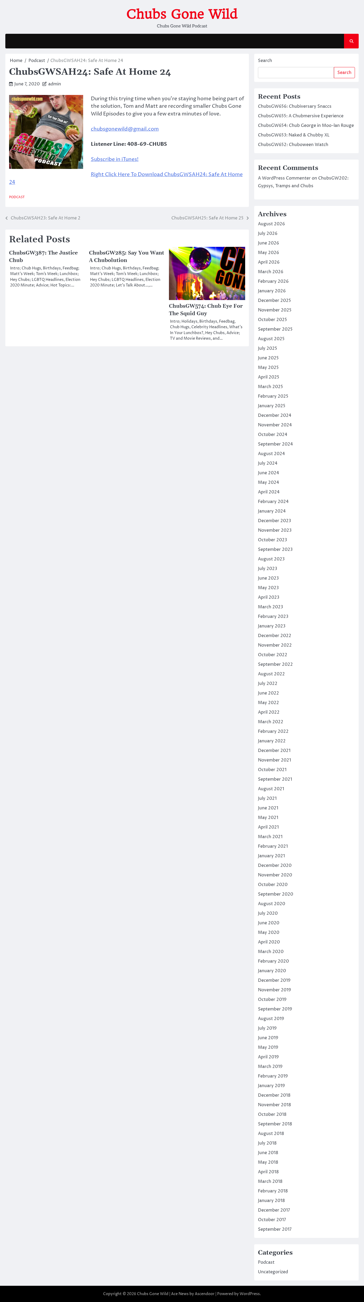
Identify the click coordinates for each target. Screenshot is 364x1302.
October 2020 (273, 885)
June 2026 (268, 243)
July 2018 (267, 1143)
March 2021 (270, 837)
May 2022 (268, 703)
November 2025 (275, 310)
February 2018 (273, 1191)
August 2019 (271, 1019)
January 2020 (272, 971)
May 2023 (268, 588)
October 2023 (272, 540)
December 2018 (274, 1095)
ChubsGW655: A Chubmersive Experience (300, 116)
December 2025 (274, 300)
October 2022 (272, 655)
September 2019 (275, 1009)
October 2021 (272, 770)
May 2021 (268, 818)
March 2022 (270, 722)
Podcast (17, 197)
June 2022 (268, 693)
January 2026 (272, 291)
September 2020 (275, 894)
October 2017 (272, 1220)
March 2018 (270, 1181)
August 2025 (271, 339)
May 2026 (268, 253)
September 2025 (275, 329)
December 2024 (274, 415)
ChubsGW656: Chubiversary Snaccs (294, 106)
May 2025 (268, 368)
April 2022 (269, 712)
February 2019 (273, 1076)
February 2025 (273, 396)
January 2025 (271, 406)
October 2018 (272, 1114)
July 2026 (267, 233)
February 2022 (273, 731)
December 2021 (274, 751)
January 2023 (271, 626)
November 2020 (275, 875)
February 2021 (273, 846)
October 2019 (272, 1000)
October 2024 (272, 435)
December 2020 (275, 865)
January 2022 (272, 741)
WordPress (250, 1293)
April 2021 (268, 827)
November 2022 (275, 645)
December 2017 (274, 1210)
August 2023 (271, 559)
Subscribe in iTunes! (115, 159)
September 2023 (275, 549)
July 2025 (267, 348)
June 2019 (268, 1038)
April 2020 (269, 942)
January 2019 (271, 1086)
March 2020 (271, 952)
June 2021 (268, 808)
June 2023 (268, 578)
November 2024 (275, 425)
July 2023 (267, 569)
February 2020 (273, 961)
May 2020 (268, 932)
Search (265, 61)
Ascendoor (205, 1293)
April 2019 (268, 1057)
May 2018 (268, 1162)
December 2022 (274, 636)
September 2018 (275, 1124)
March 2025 (270, 387)
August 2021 (271, 789)
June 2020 (268, 923)
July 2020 (268, 913)
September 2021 (275, 779)
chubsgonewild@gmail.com (125, 129)
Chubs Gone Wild (182, 14)
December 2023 (274, 521)
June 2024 (268, 473)
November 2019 (274, 990)
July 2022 (267, 684)
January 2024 (272, 511)
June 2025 (268, 358)
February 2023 (273, 616)
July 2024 (267, 463)
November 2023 (275, 530)
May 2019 (268, 1047)
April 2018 (268, 1172)
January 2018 (271, 1201)
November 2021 (274, 760)
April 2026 (269, 262)
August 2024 (271, 454)
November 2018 (274, 1105)
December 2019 (274, 980)
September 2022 (275, 664)
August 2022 (271, 674)
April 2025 (268, 377)
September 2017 (275, 1229)
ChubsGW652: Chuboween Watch (293, 145)
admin (54, 84)
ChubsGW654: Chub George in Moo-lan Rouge (306, 125)
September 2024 (275, 444)
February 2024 (273, 502)
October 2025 (272, 320)
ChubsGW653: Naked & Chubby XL (294, 135)
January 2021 (271, 856)
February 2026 (273, 281)
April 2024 (269, 492)
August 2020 (271, 904)
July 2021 (267, 798)
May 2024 (268, 482)
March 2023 (270, 607)
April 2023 (268, 597)
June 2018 (268, 1153)
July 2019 (267, 1028)
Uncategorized (273, 1272)
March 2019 (270, 1067)
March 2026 (270, 272)
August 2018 (271, 1134)
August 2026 (271, 224)
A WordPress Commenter (284, 178)
